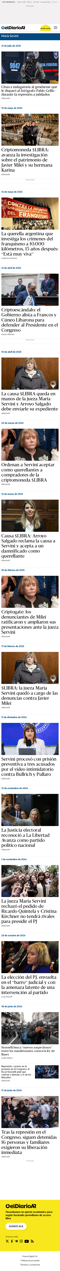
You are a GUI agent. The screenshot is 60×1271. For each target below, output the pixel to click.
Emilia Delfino (7, 1058)
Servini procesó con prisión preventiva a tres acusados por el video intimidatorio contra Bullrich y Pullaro (29, 766)
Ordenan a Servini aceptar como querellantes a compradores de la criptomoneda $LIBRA (28, 472)
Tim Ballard (55, 2)
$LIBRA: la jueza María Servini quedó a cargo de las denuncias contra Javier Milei (29, 695)
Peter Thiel (36, 2)
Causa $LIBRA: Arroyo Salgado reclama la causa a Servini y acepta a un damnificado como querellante (28, 546)
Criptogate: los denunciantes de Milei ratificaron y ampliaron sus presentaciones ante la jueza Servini (29, 622)
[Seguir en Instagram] (21, 1241)
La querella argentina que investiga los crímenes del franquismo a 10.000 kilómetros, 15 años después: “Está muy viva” (29, 243)
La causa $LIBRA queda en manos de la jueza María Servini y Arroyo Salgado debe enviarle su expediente (29, 401)
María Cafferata (7, 334)
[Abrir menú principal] (55, 27)
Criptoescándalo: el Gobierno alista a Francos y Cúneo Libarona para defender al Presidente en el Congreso (29, 320)
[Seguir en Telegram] (16, 1241)
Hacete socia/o (45, 28)
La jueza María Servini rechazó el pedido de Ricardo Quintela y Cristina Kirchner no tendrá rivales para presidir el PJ (29, 911)
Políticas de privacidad (30, 1260)
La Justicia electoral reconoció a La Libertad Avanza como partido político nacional (25, 837)
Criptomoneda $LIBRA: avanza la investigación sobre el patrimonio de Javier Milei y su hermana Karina (26, 159)
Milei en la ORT (21, 2)
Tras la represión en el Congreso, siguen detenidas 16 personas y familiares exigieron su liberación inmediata (29, 1142)
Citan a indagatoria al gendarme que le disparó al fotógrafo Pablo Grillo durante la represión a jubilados (29, 90)
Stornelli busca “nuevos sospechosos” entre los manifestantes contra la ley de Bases (28, 1051)
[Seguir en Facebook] (12, 1241)
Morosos (29, 2)
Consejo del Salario (45, 2)
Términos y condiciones (30, 1264)
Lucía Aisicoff (6, 997)
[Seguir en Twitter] (7, 1241)
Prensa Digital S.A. (30, 1256)
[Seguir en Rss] (32, 1241)
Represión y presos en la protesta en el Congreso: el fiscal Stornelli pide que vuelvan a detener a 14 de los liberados (16, 1072)
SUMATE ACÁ (16, 1226)
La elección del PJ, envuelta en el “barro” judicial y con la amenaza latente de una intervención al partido (28, 985)
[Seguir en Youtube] (27, 1241)
